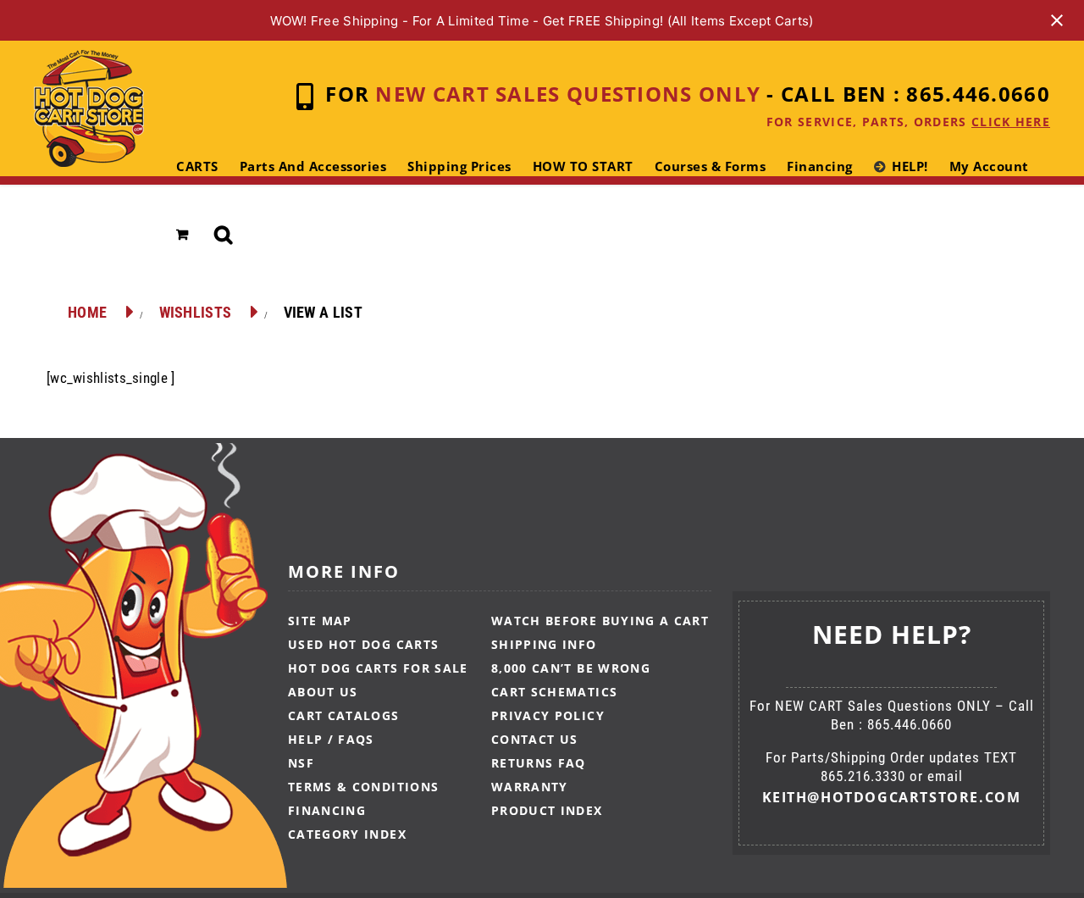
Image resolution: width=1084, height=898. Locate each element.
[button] (224, 235)
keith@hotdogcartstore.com (891, 797)
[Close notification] (1057, 20)
